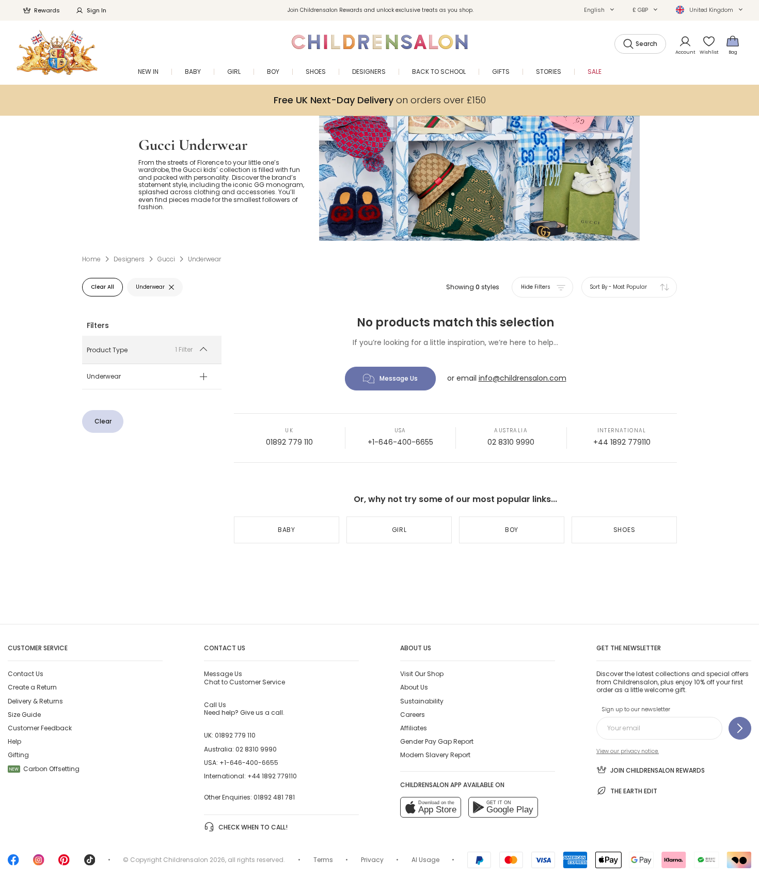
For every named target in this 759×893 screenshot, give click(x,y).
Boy (511, 529)
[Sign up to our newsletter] (740, 728)
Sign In (96, 10)
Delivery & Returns (35, 701)
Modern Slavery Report (435, 754)
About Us (414, 687)
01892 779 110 (289, 442)
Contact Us (25, 673)
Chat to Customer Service (244, 677)
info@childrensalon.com (522, 378)
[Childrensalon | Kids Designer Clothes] (57, 52)
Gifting (18, 754)
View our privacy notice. (627, 751)
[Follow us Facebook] (13, 863)
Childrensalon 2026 (194, 859)
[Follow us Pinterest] (64, 863)
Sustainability (422, 701)
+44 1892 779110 (622, 442)
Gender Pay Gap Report (436, 741)
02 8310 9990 (510, 442)
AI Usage (425, 859)
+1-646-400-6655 (400, 442)
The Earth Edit (633, 791)
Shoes (624, 529)
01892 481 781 (274, 797)
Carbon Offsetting (44, 768)
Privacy (372, 859)
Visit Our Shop (422, 673)
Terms (323, 859)
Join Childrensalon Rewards (657, 770)
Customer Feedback (40, 728)
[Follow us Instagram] (38, 863)
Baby (286, 529)
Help (14, 741)
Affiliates (413, 728)
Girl (399, 529)
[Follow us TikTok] (90, 863)
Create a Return (32, 687)
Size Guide (24, 714)
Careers (412, 714)
